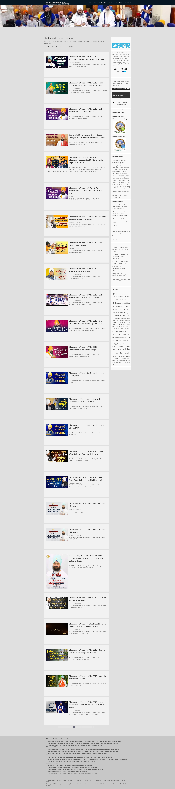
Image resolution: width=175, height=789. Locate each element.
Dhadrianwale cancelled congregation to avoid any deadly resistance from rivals (120, 213)
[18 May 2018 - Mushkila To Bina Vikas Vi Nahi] (57, 686)
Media (120, 2)
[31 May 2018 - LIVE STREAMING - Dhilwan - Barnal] (57, 119)
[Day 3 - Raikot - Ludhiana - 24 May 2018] (57, 514)
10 (80, 727)
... (87, 727)
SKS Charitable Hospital (88, 761)
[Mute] (125, 88)
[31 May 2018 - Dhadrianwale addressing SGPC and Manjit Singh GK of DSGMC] (57, 168)
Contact (127, 2)
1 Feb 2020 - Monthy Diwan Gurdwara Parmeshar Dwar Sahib (120, 249)
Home (89, 2)
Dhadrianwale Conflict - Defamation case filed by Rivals (119, 220)
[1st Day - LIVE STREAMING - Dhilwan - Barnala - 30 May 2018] (57, 198)
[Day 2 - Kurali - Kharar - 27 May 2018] (57, 384)
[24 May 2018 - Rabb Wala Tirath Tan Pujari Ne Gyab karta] (57, 462)
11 (82, 727)
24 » (90, 727)
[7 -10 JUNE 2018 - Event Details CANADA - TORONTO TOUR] (57, 634)
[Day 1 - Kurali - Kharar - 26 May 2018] (57, 436)
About (94, 2)
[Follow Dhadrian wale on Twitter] (125, 778)
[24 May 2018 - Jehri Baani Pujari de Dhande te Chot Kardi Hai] (57, 488)
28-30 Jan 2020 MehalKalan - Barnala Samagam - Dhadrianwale (120, 256)
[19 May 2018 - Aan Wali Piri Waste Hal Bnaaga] (57, 608)
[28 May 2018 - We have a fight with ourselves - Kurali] (57, 227)
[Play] (113, 88)
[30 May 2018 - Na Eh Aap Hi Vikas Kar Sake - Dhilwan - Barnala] (57, 93)
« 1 (61, 727)
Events (110, 2)
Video (104, 2)
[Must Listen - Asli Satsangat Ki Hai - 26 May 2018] (57, 410)
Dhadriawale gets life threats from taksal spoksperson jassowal (121, 233)
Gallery (115, 2)
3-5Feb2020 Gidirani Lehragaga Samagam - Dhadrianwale (119, 268)
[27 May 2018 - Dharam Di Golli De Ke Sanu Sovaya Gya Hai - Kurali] (57, 331)
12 (85, 727)
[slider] (128, 88)
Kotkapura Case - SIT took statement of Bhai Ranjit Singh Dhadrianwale (120, 206)
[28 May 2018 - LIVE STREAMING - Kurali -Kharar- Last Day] (57, 305)
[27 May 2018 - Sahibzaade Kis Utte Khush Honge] (57, 357)
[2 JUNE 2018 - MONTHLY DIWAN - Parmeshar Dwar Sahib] (57, 67)
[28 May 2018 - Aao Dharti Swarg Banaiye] (57, 253)
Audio (98, 2)
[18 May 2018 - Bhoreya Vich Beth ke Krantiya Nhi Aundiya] (57, 660)
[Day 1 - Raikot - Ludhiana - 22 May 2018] (57, 540)
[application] (121, 89)
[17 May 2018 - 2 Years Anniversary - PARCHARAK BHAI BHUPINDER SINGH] (57, 713)
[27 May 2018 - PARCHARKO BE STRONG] (57, 279)
